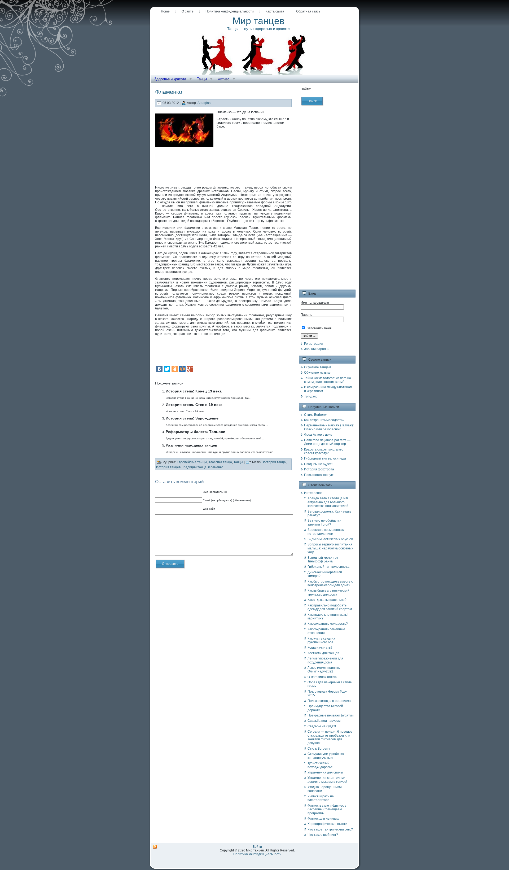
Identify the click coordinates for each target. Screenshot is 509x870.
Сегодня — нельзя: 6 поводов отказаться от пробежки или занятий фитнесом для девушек (330, 737)
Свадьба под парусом (324, 721)
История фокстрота (319, 469)
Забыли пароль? (316, 349)
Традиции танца (194, 467)
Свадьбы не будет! (318, 464)
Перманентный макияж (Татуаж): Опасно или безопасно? (329, 427)
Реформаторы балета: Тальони (195, 432)
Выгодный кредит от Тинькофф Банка (323, 559)
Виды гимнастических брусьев (330, 539)
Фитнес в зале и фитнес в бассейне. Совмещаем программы (327, 809)
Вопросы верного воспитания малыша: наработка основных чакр (330, 548)
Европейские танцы (192, 462)
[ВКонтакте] (159, 369)
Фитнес (223, 79)
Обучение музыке (317, 372)
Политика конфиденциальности (257, 854)
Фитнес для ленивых (323, 818)
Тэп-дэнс (310, 396)
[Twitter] (167, 369)
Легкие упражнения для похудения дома (325, 660)
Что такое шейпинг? (323, 835)
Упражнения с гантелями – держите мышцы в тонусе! (328, 779)
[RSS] (155, 847)
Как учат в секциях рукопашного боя (321, 640)
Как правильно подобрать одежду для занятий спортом (330, 607)
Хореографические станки (327, 824)
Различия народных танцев (191, 445)
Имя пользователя (315, 302)
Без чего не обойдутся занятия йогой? (324, 522)
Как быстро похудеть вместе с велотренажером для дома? (330, 583)
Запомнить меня (319, 328)
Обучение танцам (317, 367)
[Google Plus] (190, 369)
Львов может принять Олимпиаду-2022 (324, 669)
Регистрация (313, 344)
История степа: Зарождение (192, 418)
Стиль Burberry (315, 415)
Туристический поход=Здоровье (320, 765)
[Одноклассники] (175, 369)
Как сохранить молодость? (324, 420)
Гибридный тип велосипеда (325, 458)
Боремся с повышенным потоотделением (326, 531)
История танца (274, 462)
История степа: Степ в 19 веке (194, 405)
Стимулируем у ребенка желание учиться (326, 755)
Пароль (306, 315)
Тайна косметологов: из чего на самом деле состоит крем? (327, 380)
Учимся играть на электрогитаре (321, 798)
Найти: (306, 89)
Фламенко (215, 467)
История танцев (168, 467)
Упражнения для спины (325, 772)
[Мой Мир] (182, 369)
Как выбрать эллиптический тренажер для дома (328, 592)
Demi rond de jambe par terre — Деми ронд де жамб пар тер (327, 442)
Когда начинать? (320, 647)
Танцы (202, 79)
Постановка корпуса (319, 475)
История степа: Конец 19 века (194, 391)
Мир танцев (258, 20)
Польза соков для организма (329, 701)
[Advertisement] (223, 165)
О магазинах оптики (322, 677)
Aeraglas (204, 103)
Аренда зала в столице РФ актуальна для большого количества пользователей (328, 502)
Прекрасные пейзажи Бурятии (331, 715)
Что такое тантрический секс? (330, 829)
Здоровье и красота (170, 79)
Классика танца (220, 462)
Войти (257, 847)
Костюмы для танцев (323, 653)
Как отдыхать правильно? (327, 600)
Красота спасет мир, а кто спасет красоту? (323, 451)
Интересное (313, 493)
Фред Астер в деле (318, 434)
